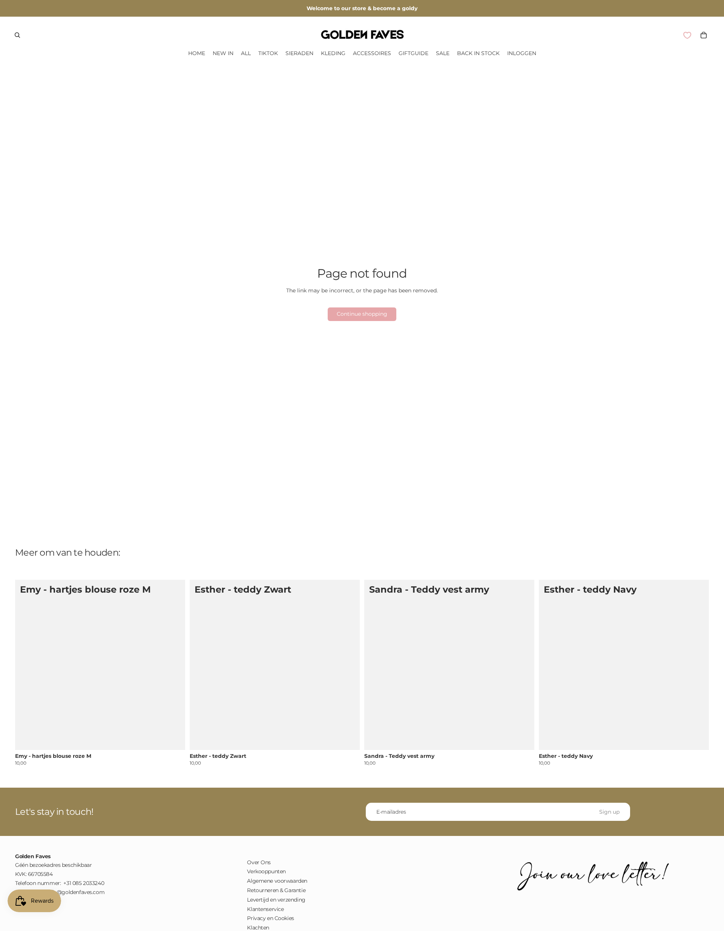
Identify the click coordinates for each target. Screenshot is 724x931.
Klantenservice (265, 909)
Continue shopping (362, 313)
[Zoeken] (17, 35)
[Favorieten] (686, 35)
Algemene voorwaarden (277, 881)
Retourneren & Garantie (276, 890)
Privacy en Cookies (270, 918)
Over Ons (259, 862)
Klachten (258, 927)
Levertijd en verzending (276, 899)
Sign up (609, 811)
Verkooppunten (266, 871)
